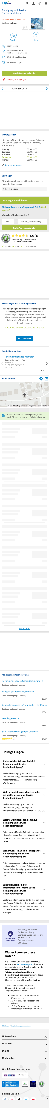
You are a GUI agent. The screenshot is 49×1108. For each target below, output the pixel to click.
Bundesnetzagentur (25, 964)
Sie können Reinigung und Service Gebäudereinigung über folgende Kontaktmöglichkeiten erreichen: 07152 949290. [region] (24, 807)
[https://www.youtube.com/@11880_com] (33, 1100)
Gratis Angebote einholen (24, 73)
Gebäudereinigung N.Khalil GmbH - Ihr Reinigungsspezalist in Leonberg (24, 704)
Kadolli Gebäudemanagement (16, 691)
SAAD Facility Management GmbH (18, 731)
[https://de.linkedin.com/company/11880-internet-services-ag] (26, 1100)
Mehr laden (24, 628)
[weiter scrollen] (46, 88)
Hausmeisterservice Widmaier (19, 356)
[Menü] (46, 3)
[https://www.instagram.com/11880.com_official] (12, 1100)
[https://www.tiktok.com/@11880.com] (19, 1100)
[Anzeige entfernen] (47, 1098)
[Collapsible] (44, 764)
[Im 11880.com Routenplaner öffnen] (41, 378)
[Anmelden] (33, 3)
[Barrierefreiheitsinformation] (40, 3)
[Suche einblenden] (27, 3)
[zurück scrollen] (2, 88)
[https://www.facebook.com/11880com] (5, 1100)
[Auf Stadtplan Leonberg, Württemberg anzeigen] (46, 379)
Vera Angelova (9, 718)
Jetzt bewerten (24, 338)
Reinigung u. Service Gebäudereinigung (21, 680)
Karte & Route (19, 88)
